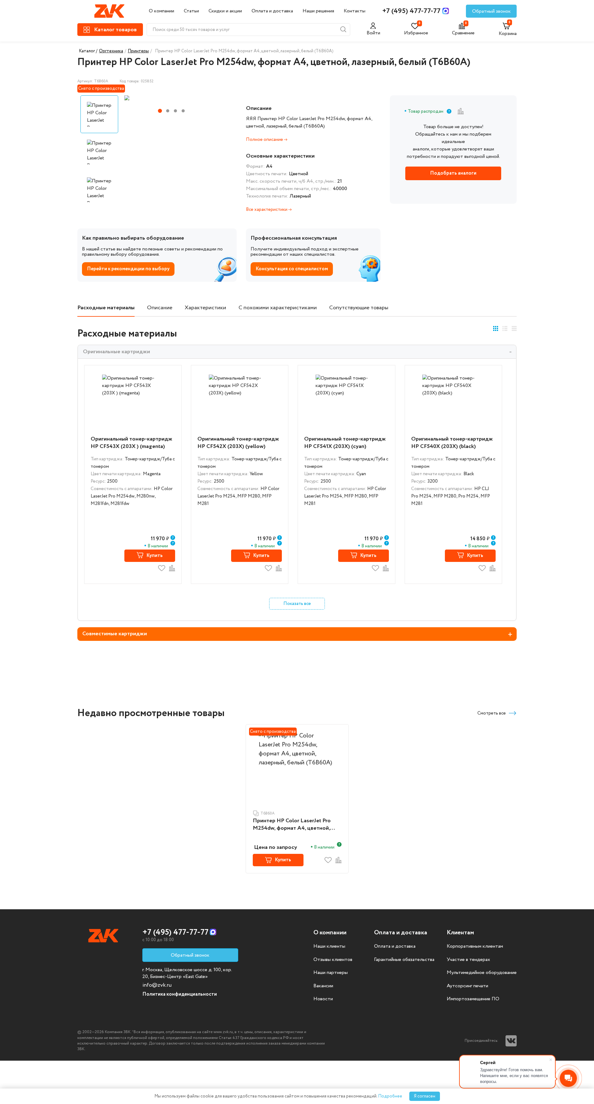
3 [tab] (175, 110)
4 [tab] (183, 110)
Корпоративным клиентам (475, 946)
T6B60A (267, 813)
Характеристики (205, 308)
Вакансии (323, 986)
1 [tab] (160, 111)
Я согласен (424, 1096)
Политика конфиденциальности (179, 994)
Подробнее (390, 1096)
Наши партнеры (330, 972)
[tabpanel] (171, 97)
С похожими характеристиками (278, 308)
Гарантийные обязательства (404, 959)
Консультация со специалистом (292, 268)
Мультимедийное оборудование (482, 972)
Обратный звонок (491, 11)
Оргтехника (111, 51)
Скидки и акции (225, 11)
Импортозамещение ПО (473, 999)
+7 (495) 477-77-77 (411, 11)
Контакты (354, 11)
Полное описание (265, 139)
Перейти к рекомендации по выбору (128, 268)
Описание (159, 308)
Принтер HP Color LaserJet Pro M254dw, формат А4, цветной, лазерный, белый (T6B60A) (292, 824)
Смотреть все (491, 713)
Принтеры (138, 51)
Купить (154, 555)
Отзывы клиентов (332, 959)
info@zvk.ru (157, 985)
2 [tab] (167, 110)
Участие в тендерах (468, 959)
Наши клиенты (329, 946)
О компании (161, 11)
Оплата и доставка (272, 11)
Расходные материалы (106, 308)
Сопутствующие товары (358, 308)
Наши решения (318, 11)
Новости (323, 999)
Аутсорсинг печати (467, 986)
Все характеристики (267, 209)
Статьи (191, 11)
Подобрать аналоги (453, 173)
